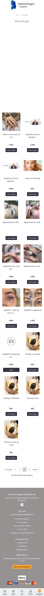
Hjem (17, 15)
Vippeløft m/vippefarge (32, 310)
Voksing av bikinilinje (11, 398)
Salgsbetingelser (22, 550)
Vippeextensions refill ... (11, 222)
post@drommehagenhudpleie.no (22, 533)
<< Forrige (8, 469)
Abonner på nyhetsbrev (22, 567)
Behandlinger (24, 15)
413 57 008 (23, 529)
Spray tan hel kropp (32, 178)
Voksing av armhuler (33, 354)
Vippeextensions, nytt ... (33, 266)
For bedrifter (22, 546)
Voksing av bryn (33, 398)
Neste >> (36, 469)
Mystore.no (22, 500)
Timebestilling (22, 543)
